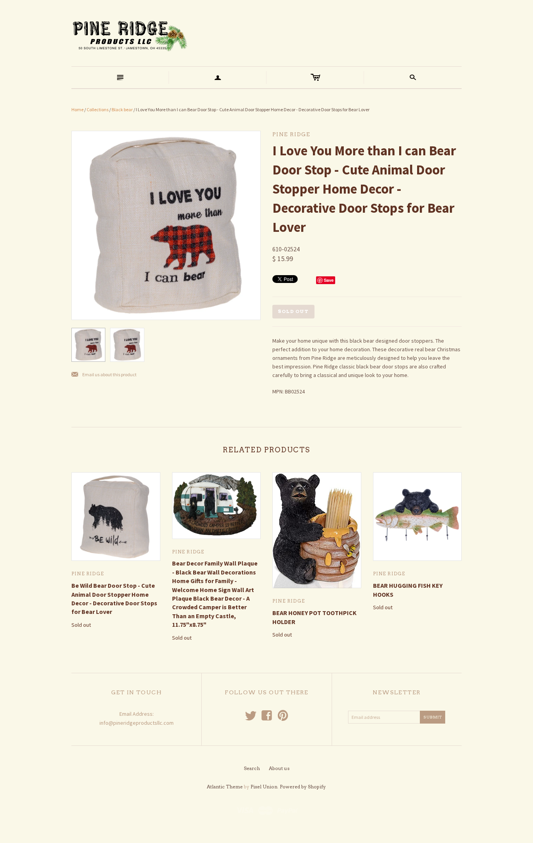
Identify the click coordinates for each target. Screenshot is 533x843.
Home (77, 109)
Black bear (122, 109)
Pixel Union (264, 787)
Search (252, 768)
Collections (97, 109)
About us (279, 768)
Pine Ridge (87, 573)
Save (329, 280)
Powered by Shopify (302, 787)
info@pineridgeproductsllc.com (136, 722)
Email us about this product (104, 375)
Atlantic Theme (225, 787)
